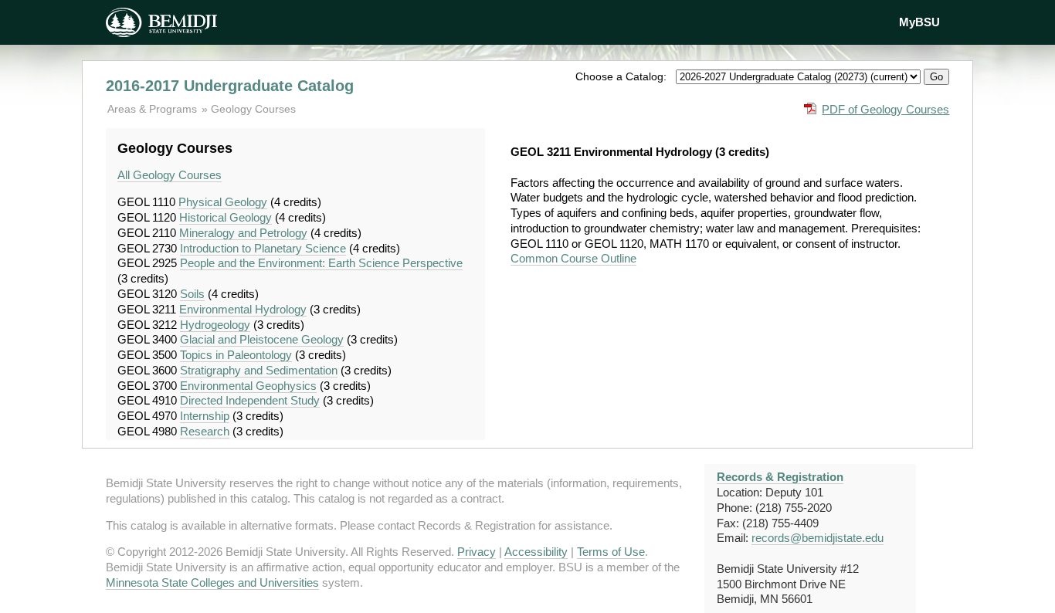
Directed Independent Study (250, 400)
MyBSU (919, 22)
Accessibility (536, 551)
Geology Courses (253, 109)
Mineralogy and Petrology (243, 232)
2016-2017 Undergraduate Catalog (230, 85)
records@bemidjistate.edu (817, 537)
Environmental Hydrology (243, 309)
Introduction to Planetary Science (263, 248)
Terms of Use (611, 551)
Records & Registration (780, 476)
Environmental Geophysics (248, 385)
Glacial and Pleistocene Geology (262, 339)
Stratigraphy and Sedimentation (259, 370)
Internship (204, 415)
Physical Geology (222, 201)
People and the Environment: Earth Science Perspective (321, 262)
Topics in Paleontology (236, 354)
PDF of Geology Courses (885, 109)
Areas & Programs (153, 109)
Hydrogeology (215, 324)
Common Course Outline (573, 258)
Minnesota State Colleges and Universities (212, 582)
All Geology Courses (169, 174)
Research (204, 431)
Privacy (476, 551)
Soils (192, 293)
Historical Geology (225, 217)
